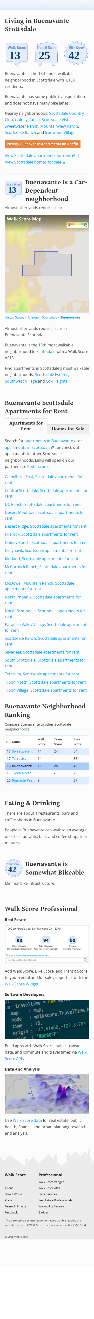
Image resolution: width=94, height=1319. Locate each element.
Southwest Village (21, 381)
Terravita (19, 759)
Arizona (33, 317)
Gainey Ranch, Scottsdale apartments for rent (46, 542)
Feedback (11, 1212)
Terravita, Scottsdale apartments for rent (42, 674)
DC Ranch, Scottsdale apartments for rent (43, 504)
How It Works (13, 1194)
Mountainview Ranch (59, 126)
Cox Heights (56, 381)
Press (8, 1200)
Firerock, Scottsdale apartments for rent (41, 534)
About (9, 1188)
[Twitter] (7, 1182)
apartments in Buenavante (49, 441)
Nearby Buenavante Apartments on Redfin (42, 144)
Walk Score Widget (22, 984)
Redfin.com (37, 466)
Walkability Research (52, 1206)
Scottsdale (49, 317)
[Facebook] (15, 1182)
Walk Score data (27, 1120)
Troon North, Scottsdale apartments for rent (45, 682)
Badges (44, 1212)
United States (14, 317)
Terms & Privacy (16, 1206)
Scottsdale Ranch (20, 132)
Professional (50, 1175)
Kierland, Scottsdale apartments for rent (41, 559)
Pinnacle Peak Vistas (24, 780)
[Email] (22, 1182)
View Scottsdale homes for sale (33, 162)
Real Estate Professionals (55, 1200)
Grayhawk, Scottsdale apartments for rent (43, 550)
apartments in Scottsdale (28, 447)
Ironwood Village (60, 132)
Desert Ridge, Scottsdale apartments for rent (46, 526)
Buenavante (70, 317)
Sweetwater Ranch (21, 126)
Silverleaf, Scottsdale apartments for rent (42, 652)
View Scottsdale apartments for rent (38, 155)
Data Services (48, 1194)
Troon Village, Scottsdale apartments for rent (46, 690)
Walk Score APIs (49, 1188)
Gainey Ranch (27, 119)
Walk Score (15, 1175)
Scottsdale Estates (51, 374)
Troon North (22, 773)
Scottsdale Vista (56, 119)
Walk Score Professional (41, 909)
